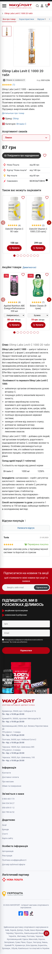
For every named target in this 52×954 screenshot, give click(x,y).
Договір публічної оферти (13, 864)
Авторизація (7, 851)
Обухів (14, 948)
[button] (4, 6)
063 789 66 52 (8, 812)
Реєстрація (7, 856)
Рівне (23, 942)
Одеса (25, 939)
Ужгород (37, 942)
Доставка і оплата (10, 777)
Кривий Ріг (9, 945)
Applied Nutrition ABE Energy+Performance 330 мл (14, 308)
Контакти (6, 773)
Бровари (6, 948)
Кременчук (20, 945)
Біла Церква (31, 945)
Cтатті (5, 834)
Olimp (16, 118)
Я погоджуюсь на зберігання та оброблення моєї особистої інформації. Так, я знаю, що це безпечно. (22, 641)
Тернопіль (18, 933)
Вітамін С (21, 124)
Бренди (5, 829)
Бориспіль (42, 945)
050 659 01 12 (8, 808)
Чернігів (12, 936)
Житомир (21, 936)
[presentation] (3, 222)
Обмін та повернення (11, 786)
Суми (17, 942)
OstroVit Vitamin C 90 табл (14, 230)
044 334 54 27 (8, 803)
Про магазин (8, 781)
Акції (4, 825)
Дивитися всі (29, 267)
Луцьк (29, 942)
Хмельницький (31, 933)
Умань (45, 942)
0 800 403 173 (8, 799)
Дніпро (20, 930)
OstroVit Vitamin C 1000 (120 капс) (38, 230)
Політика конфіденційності (14, 860)
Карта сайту (7, 838)
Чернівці (9, 933)
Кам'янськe (23, 948)
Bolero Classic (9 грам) (38, 307)
